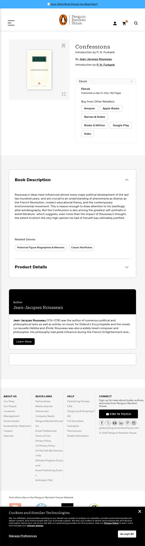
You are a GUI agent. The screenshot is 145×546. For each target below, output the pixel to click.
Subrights (73, 426)
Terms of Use (42, 436)
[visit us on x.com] (108, 423)
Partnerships (42, 401)
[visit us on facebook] (102, 423)
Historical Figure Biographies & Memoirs (40, 247)
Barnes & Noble (94, 117)
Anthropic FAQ (44, 480)
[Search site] (136, 23)
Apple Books (111, 108)
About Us (10, 396)
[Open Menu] (11, 23)
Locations (9, 411)
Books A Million (94, 125)
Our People (10, 406)
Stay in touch (120, 414)
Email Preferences (46, 431)
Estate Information (78, 436)
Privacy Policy (43, 440)
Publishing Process (78, 401)
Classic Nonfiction (81, 247)
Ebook (105, 81)
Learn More (25, 342)
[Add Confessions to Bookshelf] (63, 46)
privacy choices (35, 525)
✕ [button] (140, 512)
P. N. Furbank (106, 65)
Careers (8, 431)
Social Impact (11, 421)
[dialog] (72, 526)
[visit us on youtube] (114, 423)
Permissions (74, 431)
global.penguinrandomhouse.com (119, 428)
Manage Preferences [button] (23, 536)
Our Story (9, 401)
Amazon (89, 108)
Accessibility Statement (17, 426)
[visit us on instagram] (134, 423)
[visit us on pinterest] (127, 423)
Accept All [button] (127, 534)
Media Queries (44, 406)
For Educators (75, 421)
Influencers (42, 411)
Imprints (8, 436)
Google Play (121, 125)
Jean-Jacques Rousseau (95, 59)
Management (11, 416)
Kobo (87, 134)
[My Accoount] (115, 23)
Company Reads (44, 416)
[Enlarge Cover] (63, 94)
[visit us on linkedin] (121, 423)
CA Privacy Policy (45, 445)
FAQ (69, 406)
